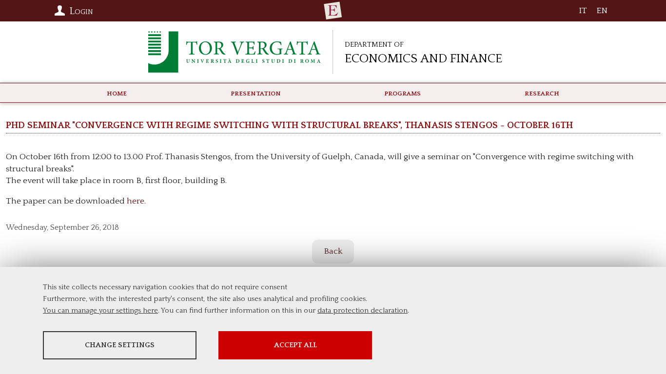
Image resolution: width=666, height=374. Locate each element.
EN (601, 13)
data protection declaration (362, 310)
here (135, 201)
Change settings (120, 345)
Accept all (295, 345)
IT (583, 13)
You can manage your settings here (100, 310)
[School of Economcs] (333, 10)
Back (333, 251)
